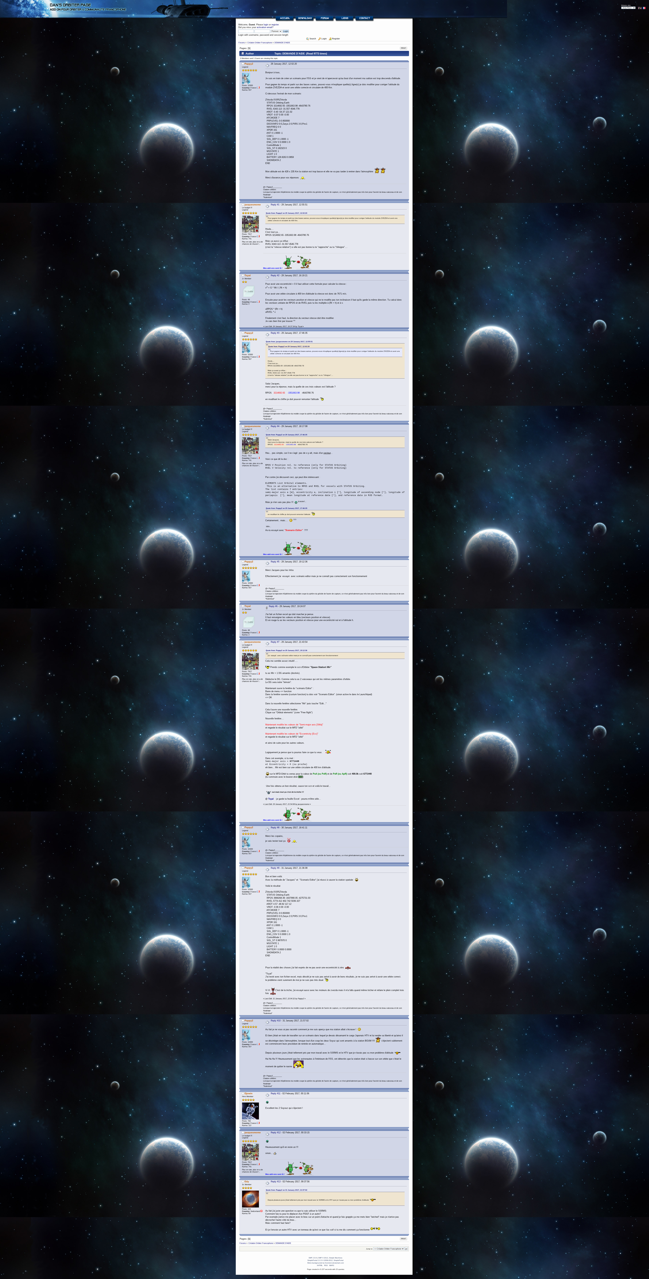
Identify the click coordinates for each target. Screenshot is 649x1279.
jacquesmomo (253, 204)
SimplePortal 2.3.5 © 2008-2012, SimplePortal (325, 1260)
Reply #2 (275, 275)
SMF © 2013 (323, 1258)
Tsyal (248, 275)
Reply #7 (275, 642)
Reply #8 (275, 827)
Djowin (249, 1093)
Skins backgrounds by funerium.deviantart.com (325, 1263)
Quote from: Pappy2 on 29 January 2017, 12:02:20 (286, 213)
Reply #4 (275, 426)
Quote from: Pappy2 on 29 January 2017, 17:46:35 (286, 435)
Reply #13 (276, 1181)
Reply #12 (276, 1132)
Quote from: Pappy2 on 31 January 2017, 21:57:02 (286, 1190)
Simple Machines (335, 1258)
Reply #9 (275, 868)
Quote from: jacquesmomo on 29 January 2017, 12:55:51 (289, 341)
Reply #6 (273, 606)
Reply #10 (276, 1020)
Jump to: (369, 1249)
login (266, 24)
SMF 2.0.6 (313, 1258)
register (275, 24)
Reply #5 (275, 561)
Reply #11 (275, 1093)
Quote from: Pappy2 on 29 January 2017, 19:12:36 (286, 650)
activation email (264, 27)
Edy (247, 1181)
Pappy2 (249, 63)
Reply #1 (275, 204)
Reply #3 (275, 333)
